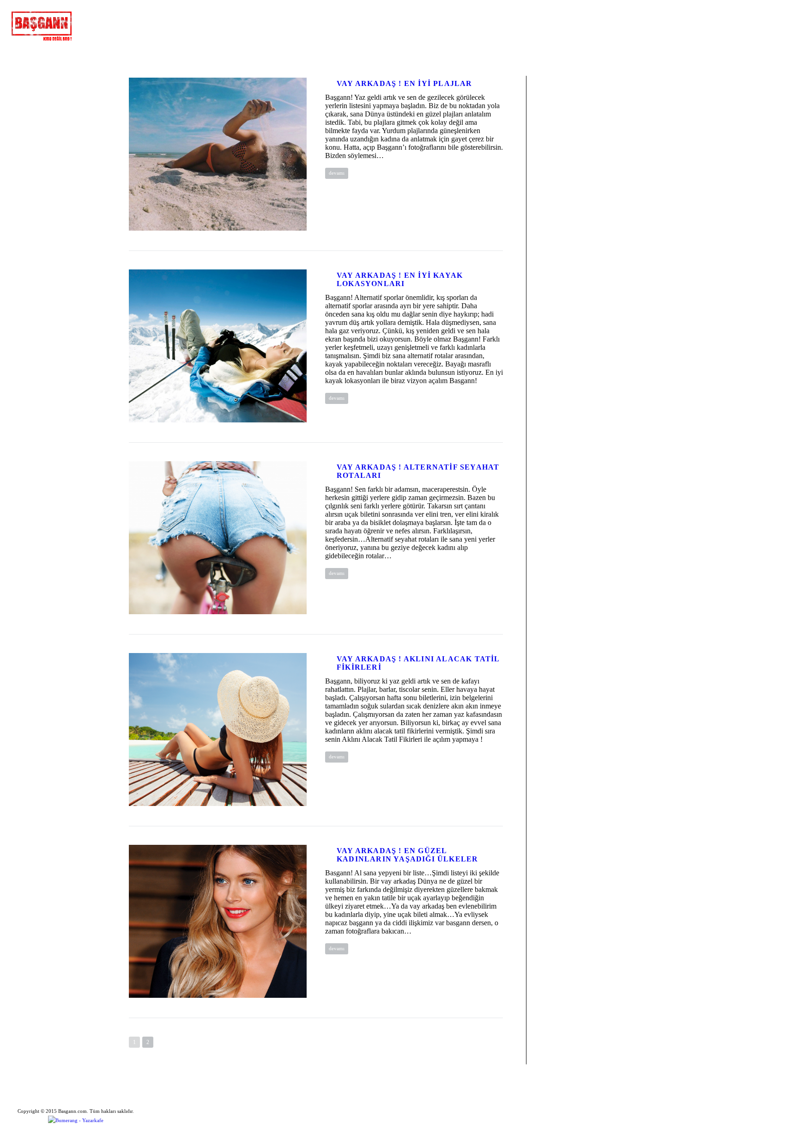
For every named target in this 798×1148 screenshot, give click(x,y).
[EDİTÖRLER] (157, 25)
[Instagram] (761, 18)
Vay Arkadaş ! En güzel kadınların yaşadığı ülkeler (407, 855)
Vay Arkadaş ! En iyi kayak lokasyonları (400, 279)
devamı (337, 173)
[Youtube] (778, 18)
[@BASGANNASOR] (180, 25)
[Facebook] (711, 18)
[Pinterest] (728, 18)
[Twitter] (745, 18)
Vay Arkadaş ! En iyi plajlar (404, 83)
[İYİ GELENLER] (107, 25)
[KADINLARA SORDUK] (132, 25)
